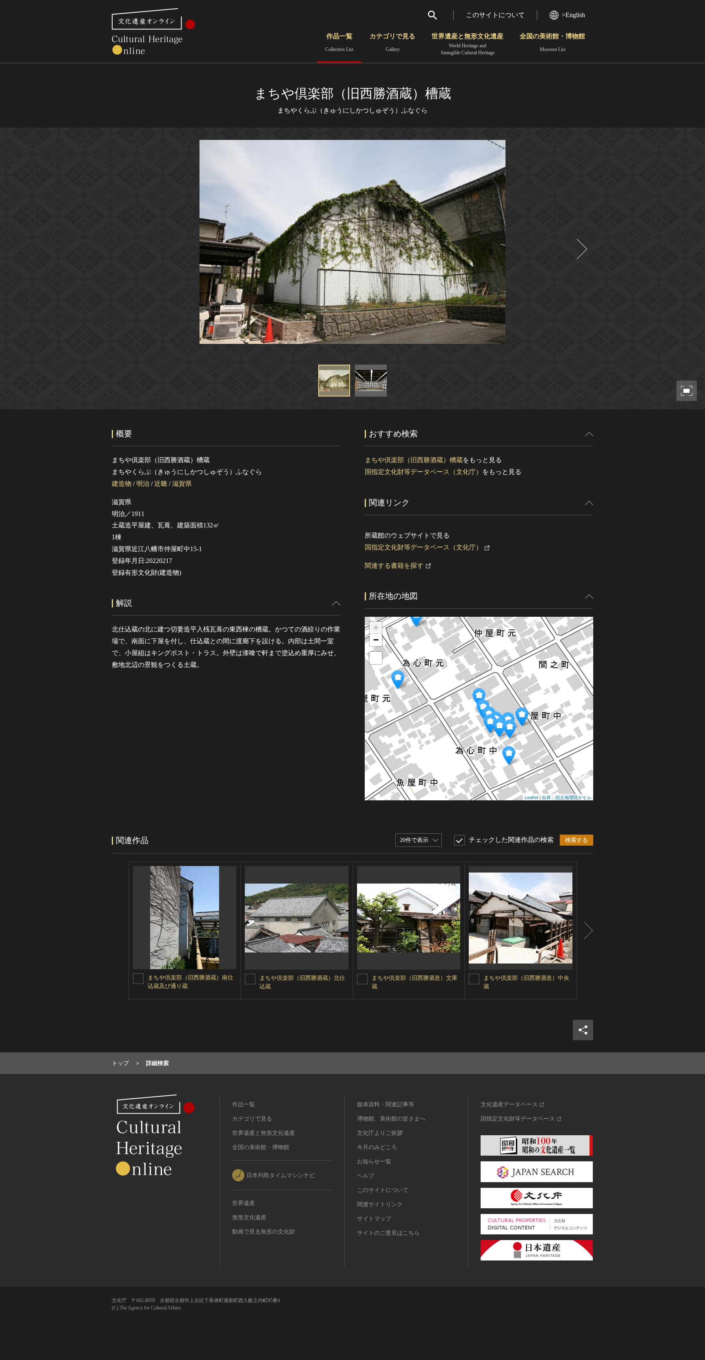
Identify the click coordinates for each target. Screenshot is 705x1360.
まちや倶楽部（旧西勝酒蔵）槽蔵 (414, 459)
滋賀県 (182, 483)
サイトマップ (374, 1219)
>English (573, 14)
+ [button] (376, 627)
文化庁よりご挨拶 (380, 1133)
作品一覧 (339, 42)
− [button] (376, 640)
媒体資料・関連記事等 (385, 1104)
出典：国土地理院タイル (566, 797)
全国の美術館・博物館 (552, 42)
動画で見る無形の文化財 (263, 1232)
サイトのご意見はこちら (388, 1233)
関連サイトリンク (380, 1204)
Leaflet (531, 797)
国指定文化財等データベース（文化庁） (423, 471)
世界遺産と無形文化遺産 (467, 44)
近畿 (160, 483)
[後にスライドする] (581, 249)
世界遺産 (243, 1203)
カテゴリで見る (392, 42)
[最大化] (376, 658)
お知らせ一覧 (374, 1161)
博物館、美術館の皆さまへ (391, 1119)
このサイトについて (495, 14)
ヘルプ (365, 1176)
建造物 (121, 483)
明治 (142, 483)
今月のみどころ (377, 1147)
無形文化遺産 (249, 1217)
